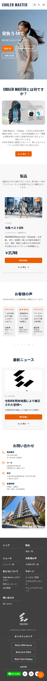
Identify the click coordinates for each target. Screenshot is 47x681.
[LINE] (14, 673)
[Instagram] (31, 673)
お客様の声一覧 (32, 564)
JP (39, 5)
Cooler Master (14, 5)
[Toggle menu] (43, 4)
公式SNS (23, 667)
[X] (25, 673)
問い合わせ (7, 603)
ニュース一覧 (8, 564)
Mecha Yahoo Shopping (23, 659)
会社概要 (6, 587)
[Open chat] (40, 674)
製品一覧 (29, 551)
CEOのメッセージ (10, 584)
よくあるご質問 (32, 577)
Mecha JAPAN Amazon (23, 645)
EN (34, 5)
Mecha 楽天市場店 (23, 652)
